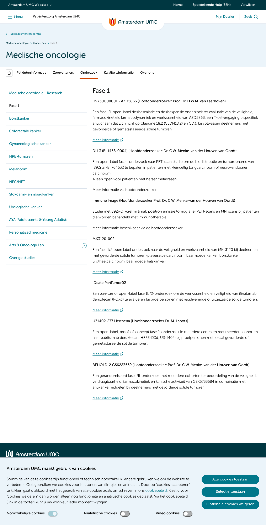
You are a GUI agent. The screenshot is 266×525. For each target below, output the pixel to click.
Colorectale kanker (25, 131)
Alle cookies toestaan (230, 479)
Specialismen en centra (25, 34)
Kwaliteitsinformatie (119, 72)
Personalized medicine (28, 233)
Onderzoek (39, 43)
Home (178, 5)
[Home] (9, 73)
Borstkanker (19, 119)
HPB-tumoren (21, 157)
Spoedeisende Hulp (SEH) (212, 5)
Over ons (147, 72)
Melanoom (18, 169)
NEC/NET (17, 182)
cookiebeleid (156, 491)
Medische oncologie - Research (35, 93)
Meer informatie (105, 140)
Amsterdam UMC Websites (28, 5)
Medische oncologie (17, 43)
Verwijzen (248, 5)
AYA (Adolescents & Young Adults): (38, 220)
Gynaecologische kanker (30, 144)
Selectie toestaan (230, 492)
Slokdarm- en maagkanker (31, 195)
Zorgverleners (63, 72)
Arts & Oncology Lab (26, 245)
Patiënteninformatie (31, 72)
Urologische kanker (25, 207)
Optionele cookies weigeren (230, 504)
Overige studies (22, 258)
